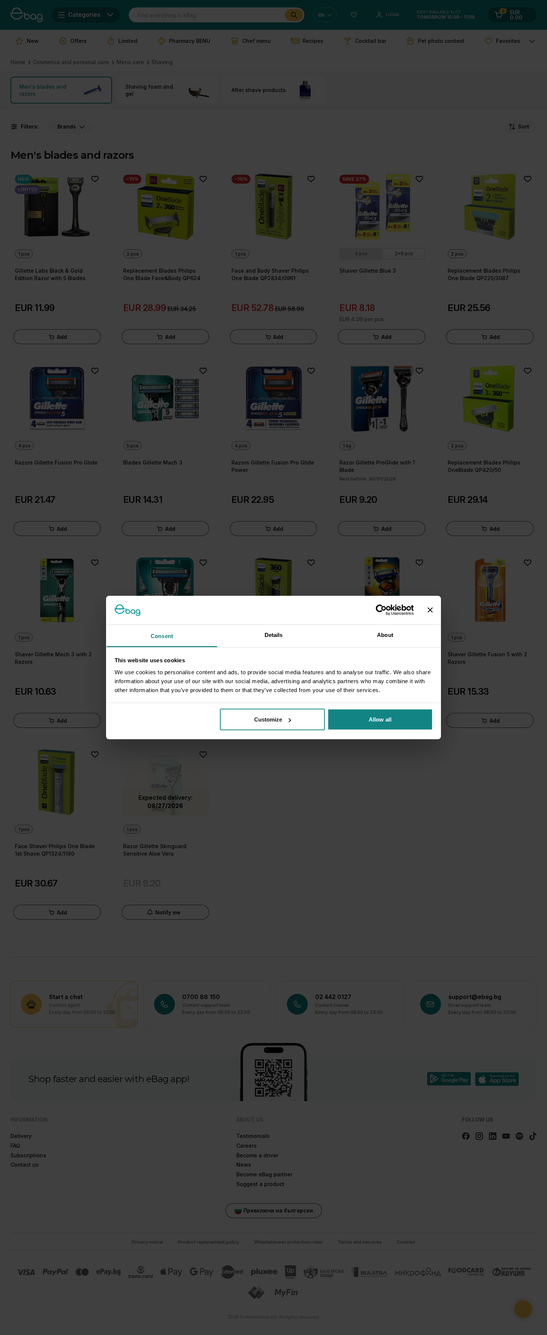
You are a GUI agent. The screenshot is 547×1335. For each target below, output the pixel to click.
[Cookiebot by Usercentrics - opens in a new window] (381, 610)
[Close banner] (430, 610)
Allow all (380, 719)
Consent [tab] (162, 635)
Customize (268, 719)
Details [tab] (274, 634)
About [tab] (385, 634)
